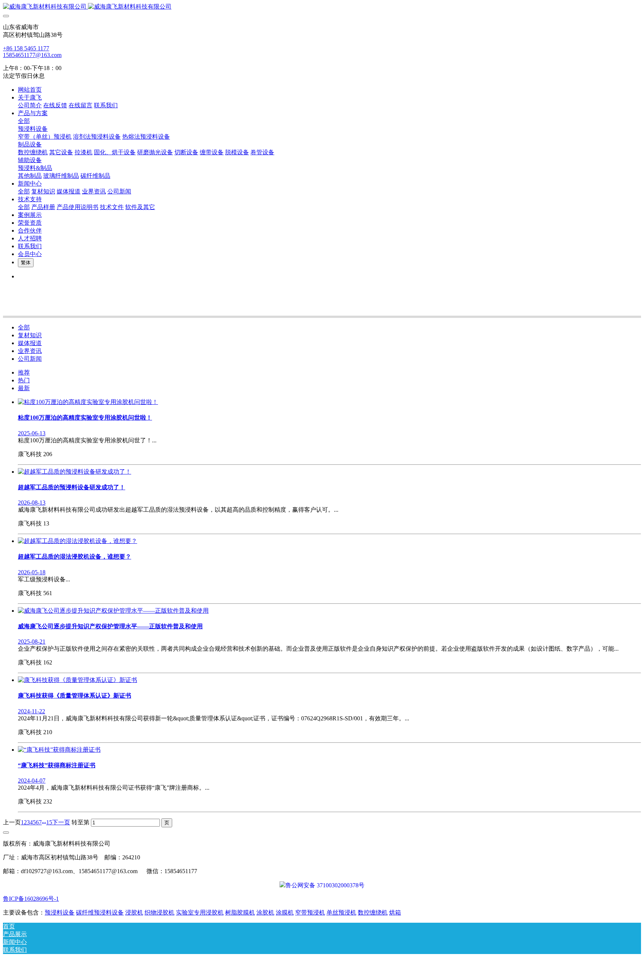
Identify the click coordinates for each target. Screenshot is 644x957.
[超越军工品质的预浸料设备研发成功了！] (74, 471)
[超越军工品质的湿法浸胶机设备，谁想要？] (77, 541)
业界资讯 (30, 351)
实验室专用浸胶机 (200, 912)
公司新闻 (30, 359)
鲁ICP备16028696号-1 (31, 899)
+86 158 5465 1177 (26, 48)
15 (49, 822)
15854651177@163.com (32, 55)
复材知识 (30, 335)
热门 (24, 380)
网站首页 (30, 89)
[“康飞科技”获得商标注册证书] (59, 749)
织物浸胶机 (159, 912)
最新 (24, 388)
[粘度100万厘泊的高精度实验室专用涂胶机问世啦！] (88, 402)
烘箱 (395, 912)
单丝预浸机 (341, 912)
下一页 (61, 822)
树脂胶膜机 (240, 912)
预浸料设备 (60, 912)
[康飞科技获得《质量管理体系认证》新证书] (77, 680)
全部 (24, 121)
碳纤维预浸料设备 (100, 912)
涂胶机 (265, 912)
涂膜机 (285, 912)
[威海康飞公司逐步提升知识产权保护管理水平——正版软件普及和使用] (113, 610)
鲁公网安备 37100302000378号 (324, 885)
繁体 (26, 262)
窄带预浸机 (310, 912)
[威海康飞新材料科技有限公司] (322, 7)
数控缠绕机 (373, 912)
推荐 (24, 372)
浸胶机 (134, 912)
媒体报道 (30, 343)
